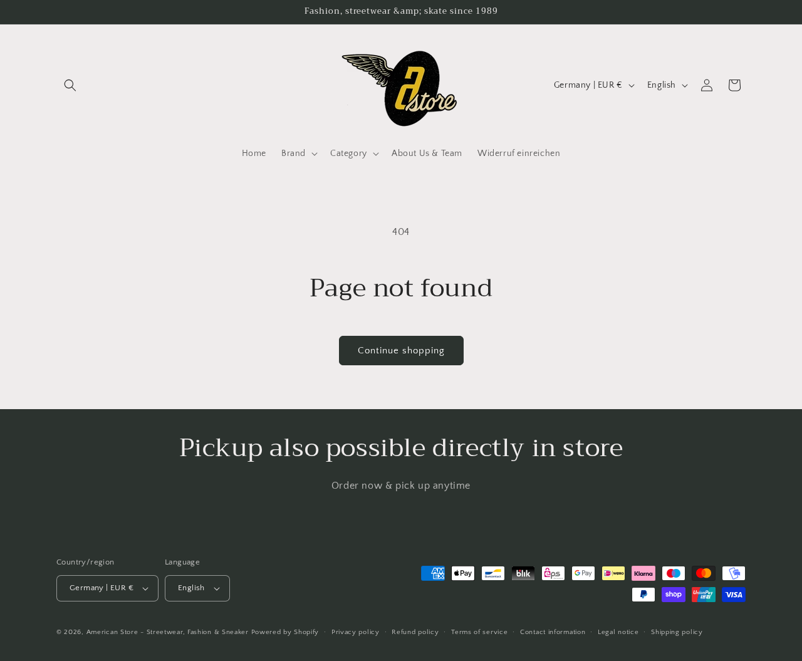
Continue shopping (401, 350)
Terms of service (479, 632)
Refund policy (415, 632)
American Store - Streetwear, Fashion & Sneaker (168, 632)
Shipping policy (677, 632)
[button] (70, 85)
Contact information (552, 632)
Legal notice (618, 632)
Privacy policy (355, 632)
